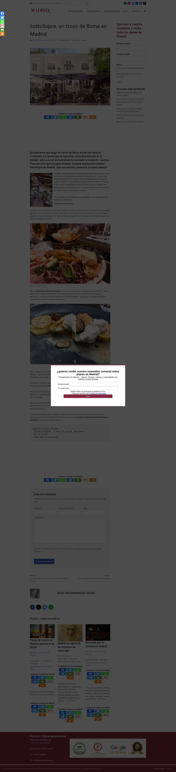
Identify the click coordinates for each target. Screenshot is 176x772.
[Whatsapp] (2, 22)
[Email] (2, 30)
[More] (2, 34)
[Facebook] (2, 13)
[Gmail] (2, 26)
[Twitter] (2, 17)
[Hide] (1, 38)
